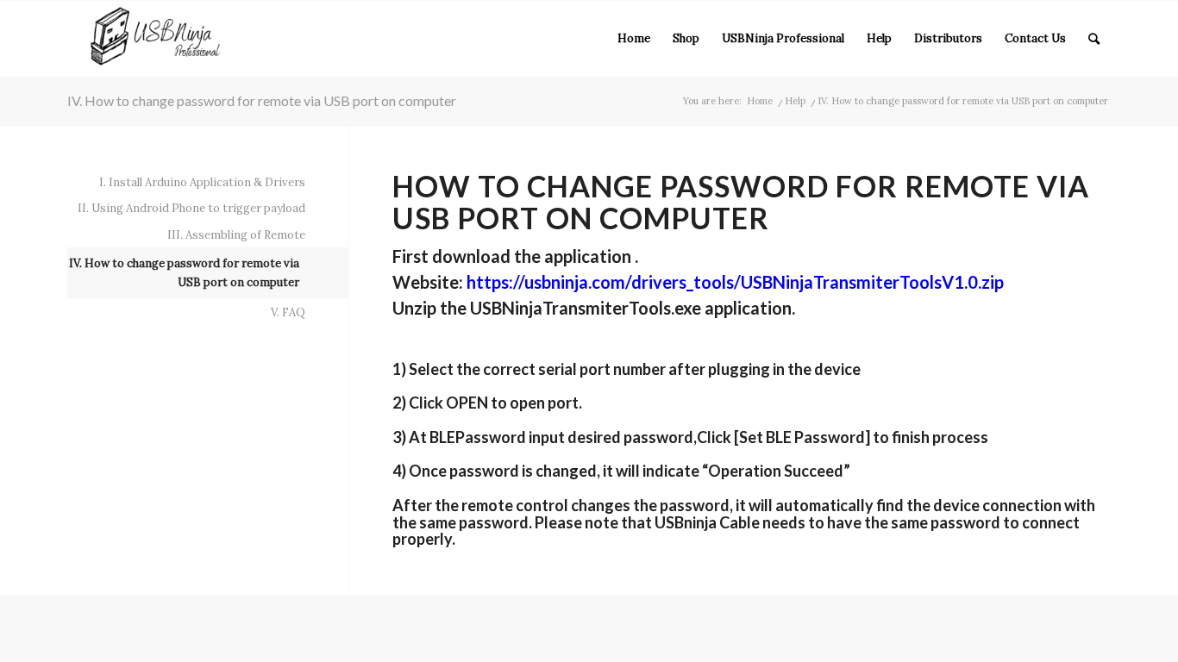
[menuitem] (633, 39)
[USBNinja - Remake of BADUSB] (155, 39)
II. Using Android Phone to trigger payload (191, 208)
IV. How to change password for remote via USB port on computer (261, 100)
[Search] (1094, 39)
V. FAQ (288, 312)
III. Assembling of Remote (236, 235)
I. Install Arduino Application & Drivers (202, 182)
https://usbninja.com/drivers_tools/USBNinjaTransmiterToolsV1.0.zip (735, 282)
